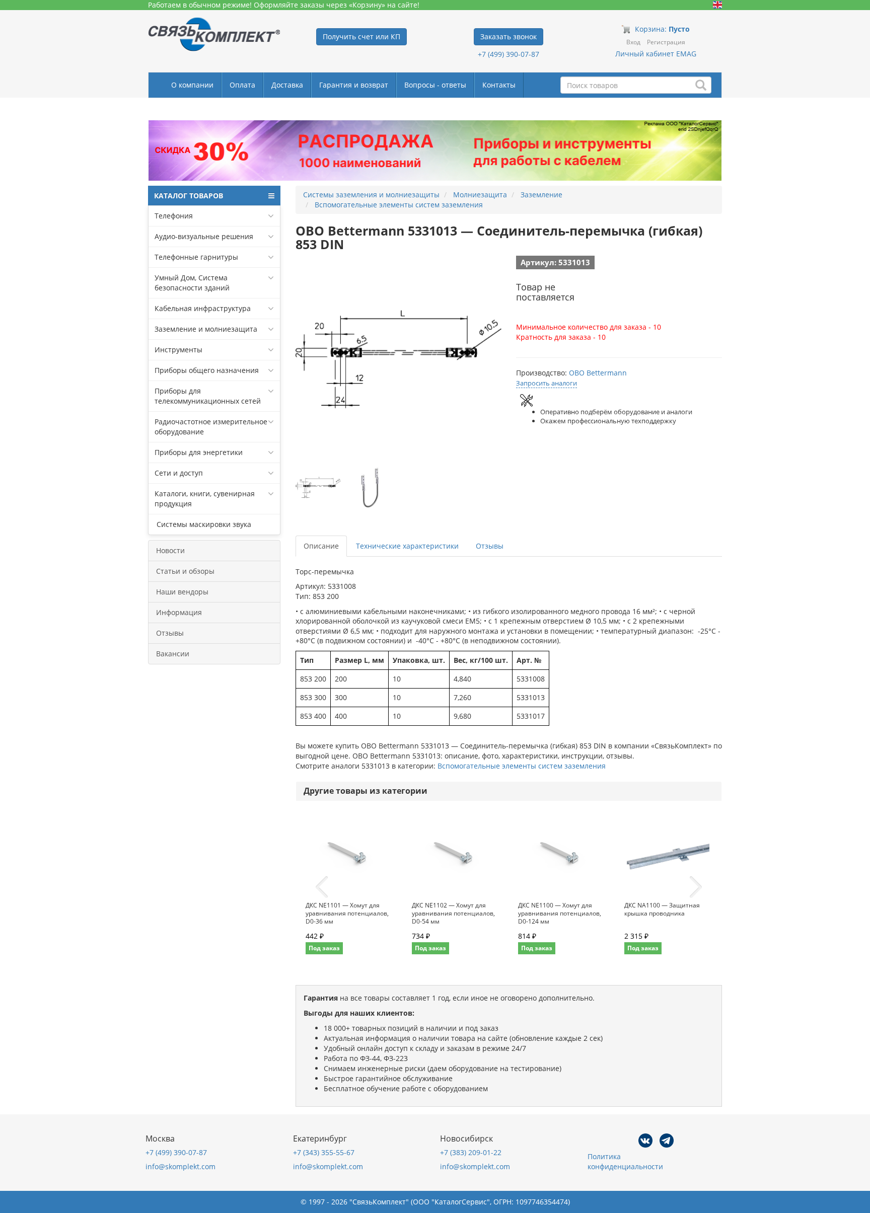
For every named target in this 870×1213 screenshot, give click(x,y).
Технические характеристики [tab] (407, 546)
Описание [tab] (321, 546)
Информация (179, 612)
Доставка (287, 85)
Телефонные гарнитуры (196, 257)
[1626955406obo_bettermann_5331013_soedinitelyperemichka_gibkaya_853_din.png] (318, 487)
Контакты (499, 85)
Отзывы (170, 633)
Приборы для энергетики (199, 452)
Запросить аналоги (546, 383)
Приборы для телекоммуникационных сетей (208, 396)
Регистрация (666, 42)
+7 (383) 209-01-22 (470, 1152)
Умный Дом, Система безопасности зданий (192, 282)
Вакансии (172, 653)
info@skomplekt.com (180, 1166)
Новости (170, 550)
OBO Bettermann (598, 372)
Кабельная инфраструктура (203, 308)
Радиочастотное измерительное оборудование (211, 426)
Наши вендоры (182, 591)
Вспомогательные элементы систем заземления (522, 766)
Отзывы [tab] (489, 546)
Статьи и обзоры (185, 571)
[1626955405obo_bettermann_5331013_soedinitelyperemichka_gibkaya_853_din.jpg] (370, 487)
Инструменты (178, 349)
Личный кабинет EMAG (655, 53)
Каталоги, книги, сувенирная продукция (205, 498)
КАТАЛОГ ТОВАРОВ (188, 195)
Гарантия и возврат (353, 85)
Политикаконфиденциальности (625, 1161)
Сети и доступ (179, 473)
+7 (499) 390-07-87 (508, 54)
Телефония (174, 215)
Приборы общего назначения (207, 370)
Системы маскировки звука (203, 524)
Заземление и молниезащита (206, 329)
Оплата (242, 85)
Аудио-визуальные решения (204, 236)
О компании (192, 85)
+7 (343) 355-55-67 (323, 1152)
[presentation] (322, 887)
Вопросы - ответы (435, 85)
